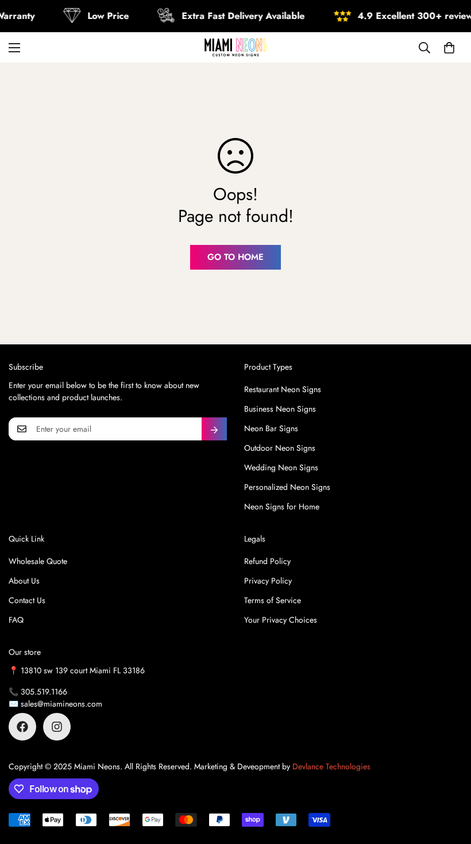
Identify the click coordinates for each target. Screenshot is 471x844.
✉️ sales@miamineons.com (55, 703)
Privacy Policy (268, 580)
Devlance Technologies (331, 766)
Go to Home (235, 257)
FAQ (16, 620)
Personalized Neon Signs (287, 487)
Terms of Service (272, 600)
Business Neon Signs (280, 409)
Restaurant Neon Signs (282, 389)
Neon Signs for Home (281, 506)
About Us (24, 580)
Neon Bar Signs (271, 428)
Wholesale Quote (38, 561)
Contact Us (27, 600)
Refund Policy (267, 561)
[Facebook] (22, 727)
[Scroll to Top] (448, 781)
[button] (449, 47)
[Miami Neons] (235, 47)
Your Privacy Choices (280, 620)
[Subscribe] (214, 428)
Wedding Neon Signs (281, 467)
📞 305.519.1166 (38, 691)
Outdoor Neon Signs (279, 448)
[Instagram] (57, 727)
